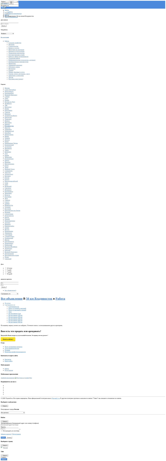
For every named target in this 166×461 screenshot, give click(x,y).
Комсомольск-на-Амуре (12, 210)
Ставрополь (8, 171)
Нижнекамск (9, 231)
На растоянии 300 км (15, 319)
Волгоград (8, 107)
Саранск (7, 200)
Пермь (7, 109)
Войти (10, 12)
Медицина (11, 68)
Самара (7, 96)
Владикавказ (9, 191)
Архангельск (9, 174)
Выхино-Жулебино (11, 247)
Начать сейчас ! (8, 339)
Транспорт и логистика (16, 75)
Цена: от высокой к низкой (17, 310)
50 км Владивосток (39, 298)
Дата (10, 312)
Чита (6, 198)
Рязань (7, 136)
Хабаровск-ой (9, 131)
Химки (7, 228)
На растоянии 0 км (14, 313)
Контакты (8, 359)
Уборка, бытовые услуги (16, 72)
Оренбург (8, 133)
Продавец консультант (15, 79)
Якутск (7, 229)
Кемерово (8, 152)
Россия (5, 448)
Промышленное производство (18, 62)
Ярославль (8, 122)
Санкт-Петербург (10, 90)
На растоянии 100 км (15, 315)
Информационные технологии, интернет (21, 60)
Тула (6, 153)
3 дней (9, 270)
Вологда (7, 195)
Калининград (9, 159)
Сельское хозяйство (14, 43)
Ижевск (7, 121)
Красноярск (8, 110)
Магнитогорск (9, 164)
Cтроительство (13, 46)
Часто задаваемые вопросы (13, 347)
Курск (7, 165)
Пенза (7, 141)
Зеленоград (8, 248)
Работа (60, 298)
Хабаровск (8, 129)
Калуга (7, 179)
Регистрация (9, 370)
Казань (7, 100)
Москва (7, 88)
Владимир (8, 197)
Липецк (7, 140)
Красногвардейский (11, 181)
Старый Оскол (9, 236)
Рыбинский (8, 245)
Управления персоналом (16, 53)
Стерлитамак (9, 214)
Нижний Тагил (10, 169)
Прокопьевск (9, 243)
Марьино (8, 224)
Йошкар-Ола (9, 205)
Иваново (7, 162)
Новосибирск (9, 91)
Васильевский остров (12, 255)
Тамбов (7, 203)
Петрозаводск (9, 216)
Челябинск (8, 103)
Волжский (8, 186)
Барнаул (7, 124)
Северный (8, 259)
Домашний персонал (15, 65)
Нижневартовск (10, 221)
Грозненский (9, 238)
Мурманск (8, 190)
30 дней (9, 274)
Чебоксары (8, 157)
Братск (7, 217)
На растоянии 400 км (15, 320)
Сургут (7, 202)
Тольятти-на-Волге (11, 115)
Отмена (9, 437)
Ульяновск (8, 119)
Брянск (7, 160)
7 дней (9, 272)
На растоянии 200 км (15, 317)
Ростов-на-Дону (10, 102)
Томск (7, 150)
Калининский (9, 145)
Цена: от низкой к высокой (17, 308)
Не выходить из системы (11, 431)
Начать (4, 26)
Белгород (8, 176)
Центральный (9, 253)
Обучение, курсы (14, 67)
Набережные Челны (11, 143)
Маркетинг (12, 63)
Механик (11, 44)
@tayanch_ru (55, 398)
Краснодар (8, 117)
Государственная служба (16, 55)
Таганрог (8, 207)
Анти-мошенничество (12, 348)
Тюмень (7, 138)
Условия (7, 350)
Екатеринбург (9, 93)
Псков (7, 257)
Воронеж (8, 114)
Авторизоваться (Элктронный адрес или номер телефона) (20, 423)
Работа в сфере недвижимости (18, 56)
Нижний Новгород (11, 95)
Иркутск (7, 128)
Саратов (7, 112)
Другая (10, 77)
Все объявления (10, 290)
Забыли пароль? (6, 434)
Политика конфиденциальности (15, 352)
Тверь (6, 167)
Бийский (7, 250)
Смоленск (8, 188)
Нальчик (7, 212)
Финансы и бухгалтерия (16, 51)
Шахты (7, 240)
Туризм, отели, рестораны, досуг (19, 74)
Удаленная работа (14, 58)
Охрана (10, 70)
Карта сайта (8, 361)
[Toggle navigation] (11, 3)
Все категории (5, 37)
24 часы (9, 268)
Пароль (3, 427)
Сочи (6, 183)
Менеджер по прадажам (16, 50)
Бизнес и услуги (13, 48)
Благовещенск (9, 241)
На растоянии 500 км (15, 322)
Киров (7, 155)
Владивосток (9, 126)
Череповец (8, 193)
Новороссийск (9, 226)
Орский (7, 219)
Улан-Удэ (8, 172)
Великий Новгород (11, 252)
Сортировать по (13, 306)
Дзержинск (8, 233)
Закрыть (4, 459)
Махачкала (8, 148)
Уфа (6, 105)
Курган (7, 178)
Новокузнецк (9, 134)
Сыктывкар (8, 234)
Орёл (6, 184)
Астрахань (8, 147)
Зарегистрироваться (15, 13)
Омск (6, 98)
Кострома (8, 209)
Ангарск (7, 222)
